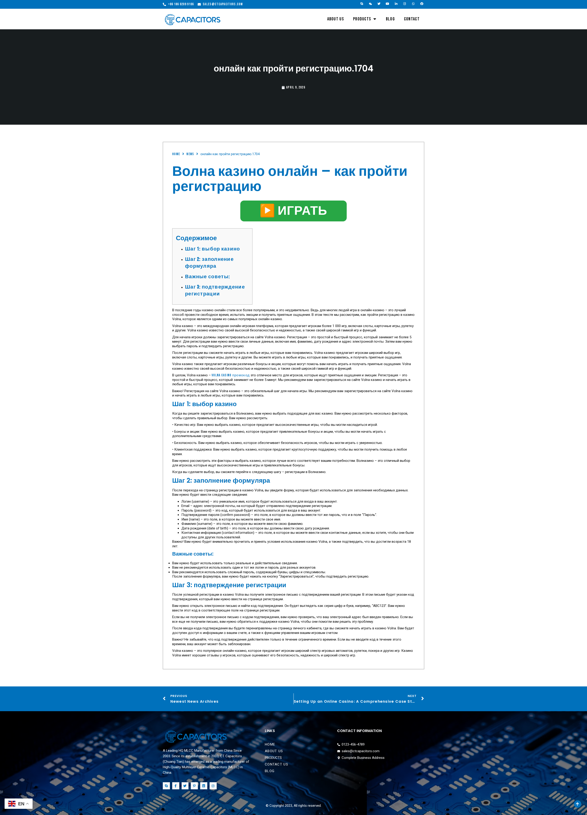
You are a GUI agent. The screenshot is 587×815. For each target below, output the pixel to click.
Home (176, 154)
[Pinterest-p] (194, 785)
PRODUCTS (362, 19)
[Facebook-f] (175, 785)
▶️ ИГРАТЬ (293, 211)
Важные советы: (207, 277)
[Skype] (362, 4)
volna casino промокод (231, 375)
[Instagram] (405, 4)
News (190, 154)
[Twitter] (379, 4)
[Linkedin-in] (396, 4)
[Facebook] (422, 4)
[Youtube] (387, 4)
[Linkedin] (203, 785)
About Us (335, 19)
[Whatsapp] (413, 4)
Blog (390, 19)
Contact (412, 19)
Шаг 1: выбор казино (212, 249)
